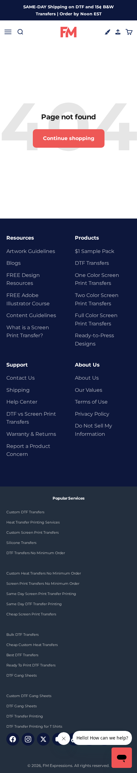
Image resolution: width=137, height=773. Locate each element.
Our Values (88, 390)
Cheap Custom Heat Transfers (32, 645)
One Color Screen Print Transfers (97, 279)
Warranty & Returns (31, 434)
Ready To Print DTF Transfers (30, 665)
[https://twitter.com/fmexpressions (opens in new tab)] (43, 739)
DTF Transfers (92, 263)
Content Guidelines (31, 315)
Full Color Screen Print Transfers (96, 319)
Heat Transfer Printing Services (33, 522)
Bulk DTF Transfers (22, 634)
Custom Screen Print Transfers (32, 532)
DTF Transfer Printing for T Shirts (34, 726)
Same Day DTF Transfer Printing (34, 604)
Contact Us (20, 378)
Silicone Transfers (21, 542)
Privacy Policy (92, 414)
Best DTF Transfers (22, 655)
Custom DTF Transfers (25, 512)
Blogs (13, 263)
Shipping (18, 390)
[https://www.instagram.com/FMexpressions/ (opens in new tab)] (28, 739)
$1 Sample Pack (94, 251)
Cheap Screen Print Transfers (31, 614)
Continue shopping (68, 138)
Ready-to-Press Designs (94, 339)
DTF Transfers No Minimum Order (35, 553)
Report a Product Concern (28, 450)
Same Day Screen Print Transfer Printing (41, 593)
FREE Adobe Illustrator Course (28, 299)
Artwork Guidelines (30, 251)
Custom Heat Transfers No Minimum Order (43, 573)
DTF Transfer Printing (24, 716)
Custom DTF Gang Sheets (28, 696)
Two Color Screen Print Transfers (97, 299)
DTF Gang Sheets (21, 675)
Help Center (21, 402)
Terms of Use (91, 402)
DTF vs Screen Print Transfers (31, 418)
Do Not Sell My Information (93, 430)
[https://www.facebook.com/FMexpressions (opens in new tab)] (12, 739)
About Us (87, 378)
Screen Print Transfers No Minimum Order (42, 583)
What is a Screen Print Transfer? (27, 331)
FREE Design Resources (23, 279)
